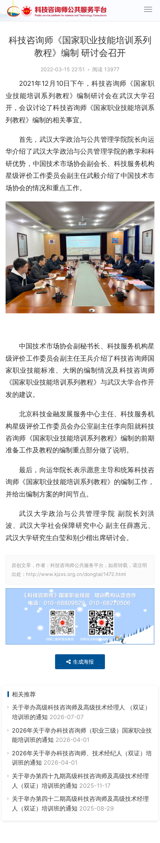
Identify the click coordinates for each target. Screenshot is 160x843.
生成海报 (82, 661)
